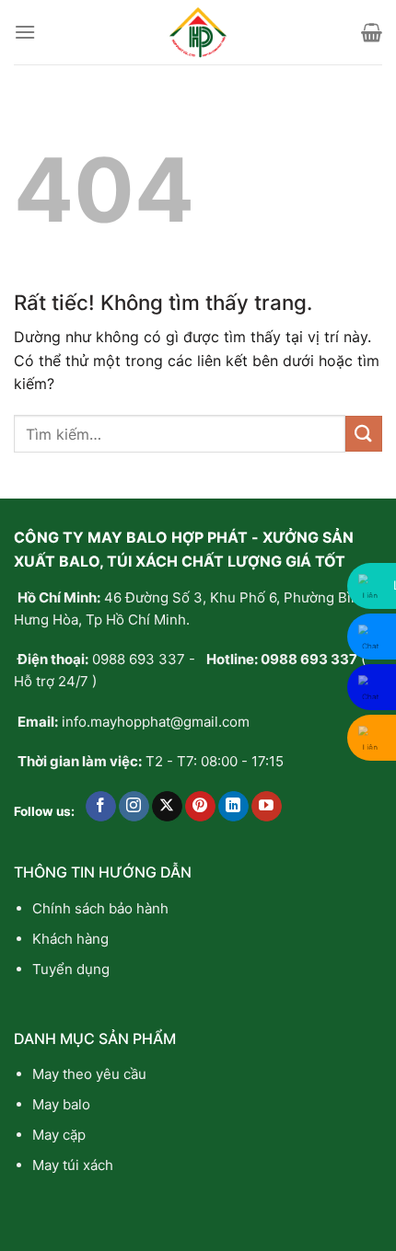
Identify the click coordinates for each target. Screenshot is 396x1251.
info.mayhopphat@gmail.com (156, 721)
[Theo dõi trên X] (167, 806)
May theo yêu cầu (89, 1074)
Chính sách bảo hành (100, 908)
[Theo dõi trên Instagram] (134, 806)
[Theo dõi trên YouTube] (266, 806)
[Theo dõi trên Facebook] (101, 806)
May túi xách (72, 1165)
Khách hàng (70, 938)
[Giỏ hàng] (371, 32)
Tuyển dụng (71, 969)
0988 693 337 (138, 659)
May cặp (59, 1134)
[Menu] (25, 31)
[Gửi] (363, 434)
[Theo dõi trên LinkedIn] (233, 806)
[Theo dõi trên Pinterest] (200, 806)
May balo (61, 1104)
